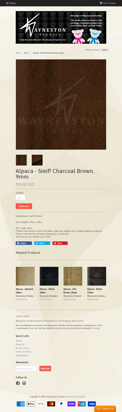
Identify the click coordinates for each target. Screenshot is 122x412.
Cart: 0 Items (109, 3)
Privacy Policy (22, 348)
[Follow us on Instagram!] (24, 384)
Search (19, 341)
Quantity (20, 193)
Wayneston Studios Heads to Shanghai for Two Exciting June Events (49, 321)
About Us (20, 344)
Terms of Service (23, 352)
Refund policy (22, 355)
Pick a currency (93, 50)
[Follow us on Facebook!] (18, 384)
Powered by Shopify (75, 396)
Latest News (23, 316)
